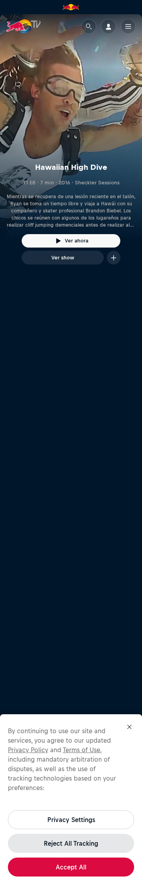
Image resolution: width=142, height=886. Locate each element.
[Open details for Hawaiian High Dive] (71, 146)
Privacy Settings (71, 819)
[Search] (88, 26)
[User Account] (108, 26)
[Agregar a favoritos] (113, 258)
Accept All (71, 867)
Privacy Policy (28, 749)
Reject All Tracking (71, 843)
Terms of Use (81, 749)
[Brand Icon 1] (71, 7)
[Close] (129, 727)
